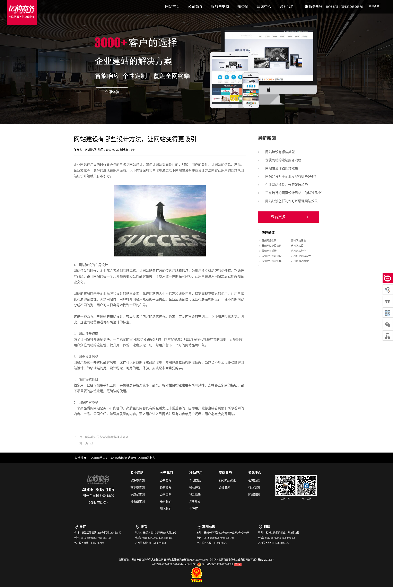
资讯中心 (264, 7)
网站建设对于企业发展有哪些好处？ (291, 176)
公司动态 (254, 480)
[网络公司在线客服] (388, 278)
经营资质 (165, 487)
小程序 (193, 508)
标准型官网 (137, 480)
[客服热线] (388, 289)
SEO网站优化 (227, 480)
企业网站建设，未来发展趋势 (286, 184)
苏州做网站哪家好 (301, 261)
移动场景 (195, 494)
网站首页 (172, 7)
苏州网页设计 (269, 250)
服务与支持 (220, 7)
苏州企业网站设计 (301, 256)
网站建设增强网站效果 (281, 168)
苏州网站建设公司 (271, 245)
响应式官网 (137, 494)
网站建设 (181, 170)
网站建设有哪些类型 (280, 152)
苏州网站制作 (298, 250)
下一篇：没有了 (84, 443)
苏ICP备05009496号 (162, 564)
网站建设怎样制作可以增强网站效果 (291, 201)
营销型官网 (137, 487)
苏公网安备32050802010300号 (217, 564)
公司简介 (195, 7)
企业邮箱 (224, 487)
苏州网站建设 (298, 240)
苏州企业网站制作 (271, 261)
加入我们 (165, 508)
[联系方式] (388, 335)
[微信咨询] (388, 324)
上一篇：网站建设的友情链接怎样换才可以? (101, 437)
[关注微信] (388, 312)
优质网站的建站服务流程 (283, 160)
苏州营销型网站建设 (123, 457)
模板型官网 (137, 501)
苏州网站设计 (298, 245)
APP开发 (194, 501)
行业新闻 (254, 487)
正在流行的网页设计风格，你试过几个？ (294, 193)
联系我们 (287, 7)
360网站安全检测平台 (184, 564)
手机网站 (195, 480)
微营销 (242, 7)
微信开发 (195, 487)
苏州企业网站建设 (271, 256)
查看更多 (278, 217)
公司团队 (165, 494)
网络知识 (254, 494)
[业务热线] (388, 301)
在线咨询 (374, 6)
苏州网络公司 (269, 240)
